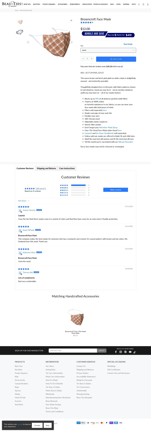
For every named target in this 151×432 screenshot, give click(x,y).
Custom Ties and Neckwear (118, 373)
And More (19, 404)
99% (97, 99)
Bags (17, 387)
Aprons (18, 390)
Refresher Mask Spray (108, 127)
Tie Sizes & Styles (53, 387)
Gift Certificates (113, 369)
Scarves (18, 401)
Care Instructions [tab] (67, 168)
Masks (17, 394)
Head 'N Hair (20, 397)
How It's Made (52, 380)
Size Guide (128, 44)
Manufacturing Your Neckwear (58, 397)
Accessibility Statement (86, 376)
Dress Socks (20, 380)
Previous (28, 42)
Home (16, 10)
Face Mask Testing (53, 404)
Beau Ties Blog (52, 408)
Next (71, 42)
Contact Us (81, 366)
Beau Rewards (51, 401)
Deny (47, 425)
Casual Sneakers (21, 383)
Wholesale (50, 394)
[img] (23, 207)
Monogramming (83, 394)
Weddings (111, 366)
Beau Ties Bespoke (84, 397)
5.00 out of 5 (41, 188)
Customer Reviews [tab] (25, 168)
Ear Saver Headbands (105, 133)
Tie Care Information (54, 373)
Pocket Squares (21, 373)
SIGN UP (101, 350)
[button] (86, 22)
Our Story (50, 366)
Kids (16, 376)
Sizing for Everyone (84, 380)
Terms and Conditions (54, 411)
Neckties (18, 369)
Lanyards (88, 133)
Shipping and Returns (85, 369)
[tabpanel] (75, 230)
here (105, 110)
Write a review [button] (115, 190)
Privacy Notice (83, 373)
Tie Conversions (83, 387)
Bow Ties (18, 366)
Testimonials (82, 390)
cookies (20, 424)
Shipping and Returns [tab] (46, 168)
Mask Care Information (55, 376)
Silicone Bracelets (125, 142)
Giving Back (50, 369)
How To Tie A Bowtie (54, 383)
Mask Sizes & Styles (54, 390)
